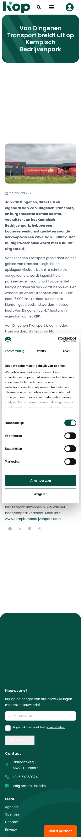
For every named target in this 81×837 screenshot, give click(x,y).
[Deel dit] (10, 529)
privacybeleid (55, 727)
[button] (38, 7)
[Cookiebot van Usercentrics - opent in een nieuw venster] (58, 339)
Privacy (11, 829)
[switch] (70, 435)
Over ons (12, 814)
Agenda (11, 807)
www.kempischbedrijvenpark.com (33, 518)
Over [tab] (66, 351)
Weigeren (40, 494)
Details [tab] (41, 351)
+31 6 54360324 (25, 777)
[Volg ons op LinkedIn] (9, 786)
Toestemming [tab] (15, 351)
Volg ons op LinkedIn (29, 785)
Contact (12, 822)
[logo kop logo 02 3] (16, 7)
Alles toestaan (40, 480)
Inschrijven (19, 740)
